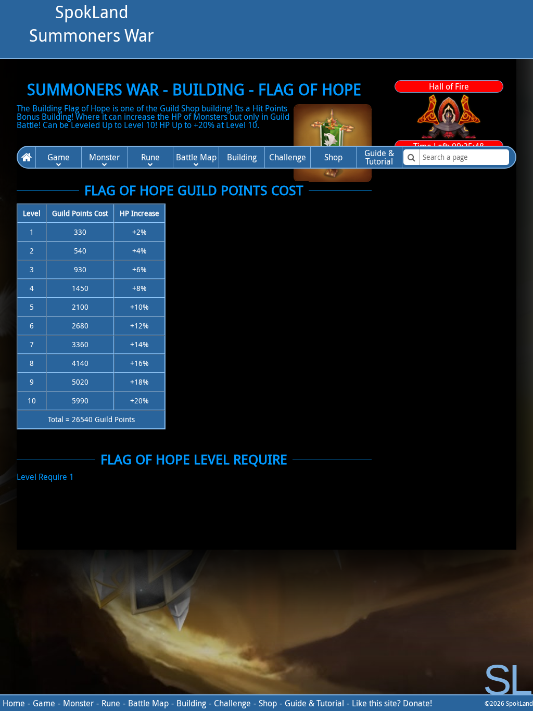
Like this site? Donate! (392, 703)
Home (26, 157)
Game (58, 157)
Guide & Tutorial (314, 703)
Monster (104, 157)
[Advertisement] (341, 73)
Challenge (287, 157)
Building (242, 157)
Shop (333, 157)
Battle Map (196, 157)
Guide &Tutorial (379, 157)
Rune (150, 157)
